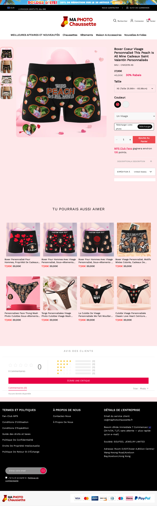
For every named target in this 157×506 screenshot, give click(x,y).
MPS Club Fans (123, 148)
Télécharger (145, 126)
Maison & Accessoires (108, 34)
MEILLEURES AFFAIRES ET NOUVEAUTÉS (35, 34)
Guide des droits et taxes (16, 434)
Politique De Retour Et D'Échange (20, 451)
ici (150, 427)
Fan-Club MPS (10, 416)
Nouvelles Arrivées (135, 34)
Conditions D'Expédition (15, 428)
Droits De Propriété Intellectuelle (21, 445)
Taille (117, 81)
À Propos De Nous (63, 422)
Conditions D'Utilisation (15, 422)
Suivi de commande (139, 8)
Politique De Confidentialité (17, 439)
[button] (20, 92)
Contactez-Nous (62, 416)
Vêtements (86, 34)
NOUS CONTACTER (110, 8)
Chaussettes (70, 34)
